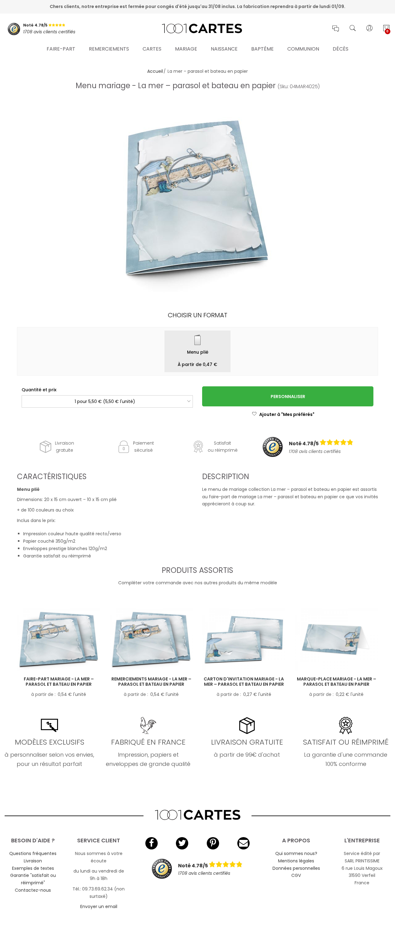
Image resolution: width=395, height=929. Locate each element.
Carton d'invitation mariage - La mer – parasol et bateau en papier (244, 681)
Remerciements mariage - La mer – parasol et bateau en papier (151, 681)
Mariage (186, 48)
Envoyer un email (98, 906)
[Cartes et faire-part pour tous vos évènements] (197, 29)
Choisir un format (197, 315)
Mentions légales (296, 861)
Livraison (33, 861)
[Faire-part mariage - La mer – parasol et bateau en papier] (58, 639)
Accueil (155, 71)
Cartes (152, 48)
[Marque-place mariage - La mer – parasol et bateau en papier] (336, 639)
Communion (303, 48)
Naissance (224, 48)
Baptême (262, 48)
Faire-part (61, 48)
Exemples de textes (33, 868)
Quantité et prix (39, 390)
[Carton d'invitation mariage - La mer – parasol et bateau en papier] (243, 639)
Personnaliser (288, 396)
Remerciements (109, 48)
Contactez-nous (33, 890)
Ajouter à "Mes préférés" (286, 414)
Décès (340, 48)
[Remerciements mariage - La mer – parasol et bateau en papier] (151, 639)
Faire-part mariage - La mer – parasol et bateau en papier (59, 681)
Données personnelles (296, 868)
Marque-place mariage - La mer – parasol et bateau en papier (336, 681)
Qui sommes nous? (296, 853)
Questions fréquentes (32, 853)
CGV (296, 875)
